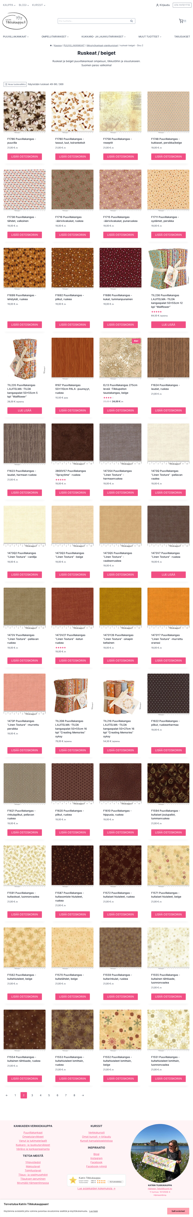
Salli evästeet (178, 1211)
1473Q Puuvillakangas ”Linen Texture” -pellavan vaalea (166, 474)
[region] (96, 1208)
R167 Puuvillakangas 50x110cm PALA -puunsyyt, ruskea (72, 389)
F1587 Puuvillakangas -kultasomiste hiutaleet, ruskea (69, 896)
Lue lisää (93, 1211)
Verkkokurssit (96, 1132)
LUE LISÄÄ (168, 324)
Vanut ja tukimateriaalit (33, 1140)
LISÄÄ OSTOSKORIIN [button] (24, 156)
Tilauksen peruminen (33, 1178)
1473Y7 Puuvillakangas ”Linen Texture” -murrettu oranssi (167, 639)
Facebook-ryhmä (96, 1166)
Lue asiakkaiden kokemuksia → (96, 1188)
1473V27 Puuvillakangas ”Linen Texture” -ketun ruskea (70, 639)
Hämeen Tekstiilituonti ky (160, 1188)
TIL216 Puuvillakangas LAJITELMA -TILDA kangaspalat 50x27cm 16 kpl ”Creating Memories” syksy (118, 729)
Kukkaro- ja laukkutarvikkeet (33, 1144)
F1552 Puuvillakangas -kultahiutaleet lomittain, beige (117, 1061)
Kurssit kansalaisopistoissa (96, 1140)
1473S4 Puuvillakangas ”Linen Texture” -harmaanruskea (117, 474)
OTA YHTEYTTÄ (182, 5)
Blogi (96, 1154)
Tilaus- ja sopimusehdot (33, 1174)
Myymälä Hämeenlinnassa (33, 1182)
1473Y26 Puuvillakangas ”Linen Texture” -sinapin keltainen (118, 639)
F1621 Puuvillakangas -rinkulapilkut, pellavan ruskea (21, 814)
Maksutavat (33, 1166)
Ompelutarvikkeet (33, 1136)
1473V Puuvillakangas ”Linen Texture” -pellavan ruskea (23, 639)
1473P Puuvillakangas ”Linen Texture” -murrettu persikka (23, 725)
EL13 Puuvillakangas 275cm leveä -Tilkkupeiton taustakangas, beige (120, 389)
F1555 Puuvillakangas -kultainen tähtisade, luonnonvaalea (165, 978)
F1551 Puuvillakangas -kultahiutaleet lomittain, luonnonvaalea (165, 1061)
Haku (132, 21)
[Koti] (51, 45)
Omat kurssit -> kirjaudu (96, 1136)
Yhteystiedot (33, 1162)
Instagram (96, 1158)
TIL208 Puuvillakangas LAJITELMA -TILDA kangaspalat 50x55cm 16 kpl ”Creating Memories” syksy (71, 729)
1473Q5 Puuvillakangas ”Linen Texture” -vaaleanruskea (117, 557)
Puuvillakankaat (33, 1132)
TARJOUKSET (182, 36)
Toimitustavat (33, 1170)
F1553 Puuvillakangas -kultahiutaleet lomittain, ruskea (69, 1061)
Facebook (96, 1162)
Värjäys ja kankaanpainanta (33, 1149)
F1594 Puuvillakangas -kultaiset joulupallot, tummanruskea (165, 814)
